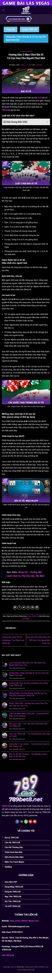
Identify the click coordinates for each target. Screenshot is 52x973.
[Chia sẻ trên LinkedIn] (37, 608)
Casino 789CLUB (29, 29)
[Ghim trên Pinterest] (33, 608)
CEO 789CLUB (8, 955)
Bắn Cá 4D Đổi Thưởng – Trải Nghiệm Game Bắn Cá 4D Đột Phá (28, 755)
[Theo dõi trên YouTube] (35, 822)
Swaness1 (39, 65)
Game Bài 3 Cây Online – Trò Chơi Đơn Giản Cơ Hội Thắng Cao (29, 745)
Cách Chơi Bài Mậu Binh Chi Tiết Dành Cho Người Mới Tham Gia (38, 640)
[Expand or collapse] (47, 122)
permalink (25, 619)
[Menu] (3, 10)
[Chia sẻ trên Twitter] (24, 608)
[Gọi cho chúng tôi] (26, 822)
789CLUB (6, 110)
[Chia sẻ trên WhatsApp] (15, 608)
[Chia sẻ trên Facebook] (19, 608)
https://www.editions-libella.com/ (24, 921)
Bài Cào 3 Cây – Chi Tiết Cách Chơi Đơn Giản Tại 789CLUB (28, 725)
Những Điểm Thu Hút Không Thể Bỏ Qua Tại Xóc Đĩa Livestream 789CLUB (28, 694)
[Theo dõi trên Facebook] (17, 822)
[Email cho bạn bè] (28, 608)
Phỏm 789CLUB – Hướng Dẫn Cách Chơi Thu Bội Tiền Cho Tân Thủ (28, 704)
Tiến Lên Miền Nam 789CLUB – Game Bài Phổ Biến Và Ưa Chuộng (29, 714)
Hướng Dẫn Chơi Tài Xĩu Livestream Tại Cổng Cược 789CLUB (13, 640)
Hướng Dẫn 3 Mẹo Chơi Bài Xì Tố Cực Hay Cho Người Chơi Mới (29, 674)
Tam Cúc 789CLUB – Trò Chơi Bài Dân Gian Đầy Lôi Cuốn (29, 735)
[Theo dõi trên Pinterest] (30, 822)
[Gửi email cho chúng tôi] (22, 822)
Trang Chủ (10, 29)
